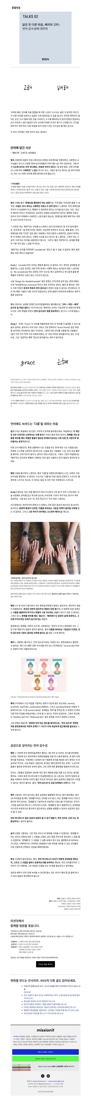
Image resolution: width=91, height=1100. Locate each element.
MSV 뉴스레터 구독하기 (45, 1052)
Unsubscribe (48, 1091)
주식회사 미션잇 (18, 1036)
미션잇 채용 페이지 (45, 964)
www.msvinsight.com (56, 1081)
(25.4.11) (27, 992)
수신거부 (41, 1091)
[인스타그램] (48, 1076)
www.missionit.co (39, 1081)
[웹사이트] (42, 1076)
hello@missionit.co (44, 1084)
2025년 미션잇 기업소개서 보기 (45, 1059)
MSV (71, 1039)
